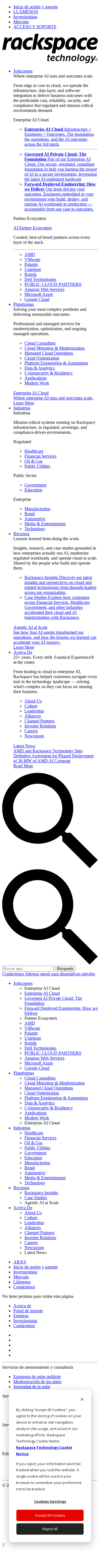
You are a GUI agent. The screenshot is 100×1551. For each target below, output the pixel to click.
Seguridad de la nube (31, 1386)
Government (35, 485)
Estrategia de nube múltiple (37, 1376)
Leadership (34, 711)
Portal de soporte (28, 1310)
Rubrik (30, 274)
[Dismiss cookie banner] (82, 1400)
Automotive (34, 518)
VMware (32, 259)
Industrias (21, 408)
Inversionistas (25, 1320)
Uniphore (32, 269)
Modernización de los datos (37, 1381)
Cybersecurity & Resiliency (48, 373)
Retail (29, 513)
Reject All (50, 1528)
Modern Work (36, 383)
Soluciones (22, 71)
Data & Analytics (39, 368)
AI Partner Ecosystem (32, 227)
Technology (34, 528)
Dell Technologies (40, 279)
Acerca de (22, 1305)
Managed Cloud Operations (48, 353)
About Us (33, 701)
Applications (35, 378)
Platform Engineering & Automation (56, 363)
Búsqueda (65, 969)
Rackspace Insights (60, 585)
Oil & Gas (33, 461)
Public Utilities (37, 466)
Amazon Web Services (44, 289)
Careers (31, 731)
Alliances (32, 716)
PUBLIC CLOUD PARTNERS (52, 284)
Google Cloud (36, 299)
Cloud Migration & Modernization (54, 348)
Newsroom (34, 736)
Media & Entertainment (45, 523)
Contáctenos (13, 973)
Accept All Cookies (50, 1515)
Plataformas (23, 304)
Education (33, 490)
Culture (31, 706)
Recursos (21, 533)
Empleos (21, 1315)
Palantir (31, 264)
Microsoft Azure (38, 294)
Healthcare (33, 451)
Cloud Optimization (41, 358)
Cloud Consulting (40, 343)
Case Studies (57, 607)
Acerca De (22, 652)
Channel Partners (39, 721)
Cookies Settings (50, 1501)
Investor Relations (40, 726)
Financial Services (40, 456)
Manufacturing (37, 508)
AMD (29, 254)
